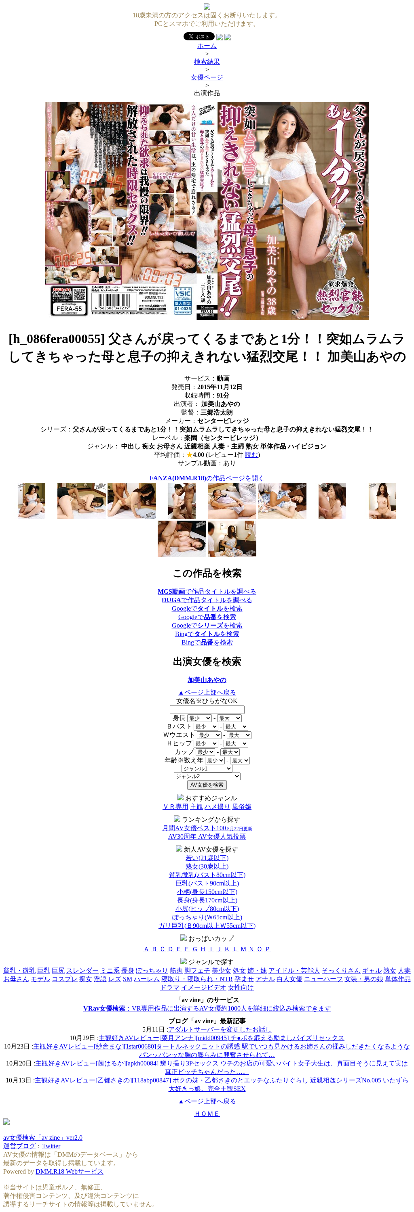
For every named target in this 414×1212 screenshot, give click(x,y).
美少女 (221, 970)
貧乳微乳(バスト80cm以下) (207, 874)
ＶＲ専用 (175, 806)
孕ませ (244, 978)
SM (127, 978)
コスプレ (65, 978)
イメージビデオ (203, 987)
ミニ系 (110, 970)
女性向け (241, 987)
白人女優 (289, 978)
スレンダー (82, 970)
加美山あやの (207, 679)
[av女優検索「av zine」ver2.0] (207, 7)
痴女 (85, 978)
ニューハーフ (323, 978)
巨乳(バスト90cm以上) (207, 883)
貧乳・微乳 (19, 970)
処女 (239, 970)
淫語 (100, 978)
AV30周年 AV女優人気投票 (207, 836)
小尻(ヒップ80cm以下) (207, 908)
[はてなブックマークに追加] (227, 38)
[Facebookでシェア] (219, 38)
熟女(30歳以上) (207, 866)
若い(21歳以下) (207, 857)
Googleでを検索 (207, 608)
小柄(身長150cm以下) (207, 891)
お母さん (16, 978)
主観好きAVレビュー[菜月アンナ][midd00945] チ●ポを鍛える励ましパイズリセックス (221, 1037)
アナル (265, 978)
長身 (127, 970)
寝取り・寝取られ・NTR (197, 978)
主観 (196, 806)
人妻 (404, 970)
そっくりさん (341, 970)
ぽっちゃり (152, 970)
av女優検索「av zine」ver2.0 (42, 1137)
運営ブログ (19, 1146)
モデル (40, 978)
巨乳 (43, 970)
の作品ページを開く (207, 478)
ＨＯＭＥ (207, 1113)
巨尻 (58, 970)
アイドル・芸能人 (294, 970)
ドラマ (170, 987)
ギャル (372, 970)
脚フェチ (197, 970)
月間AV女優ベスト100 (207, 828)
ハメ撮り (217, 806)
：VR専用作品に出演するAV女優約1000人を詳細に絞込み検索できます (207, 1008)
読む (251, 454)
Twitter (51, 1146)
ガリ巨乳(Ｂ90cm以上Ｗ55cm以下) (207, 925)
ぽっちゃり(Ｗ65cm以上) (207, 917)
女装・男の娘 (363, 978)
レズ (114, 978)
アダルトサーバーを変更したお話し (220, 1029)
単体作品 (398, 978)
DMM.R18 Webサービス (70, 1171)
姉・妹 (257, 970)
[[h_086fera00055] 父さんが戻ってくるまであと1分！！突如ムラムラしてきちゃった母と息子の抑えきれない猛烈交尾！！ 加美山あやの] (207, 317)
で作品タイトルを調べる (207, 591)
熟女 (389, 970)
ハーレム (147, 978)
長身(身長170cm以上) (207, 900)
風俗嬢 (241, 806)
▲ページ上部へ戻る (207, 692)
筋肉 (176, 970)
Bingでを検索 (207, 633)
